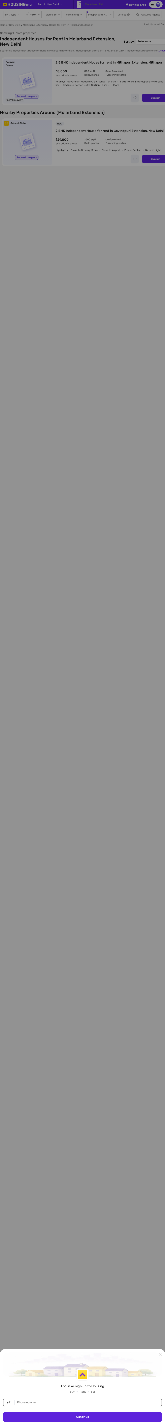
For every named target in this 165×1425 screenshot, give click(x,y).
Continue (82, 1417)
